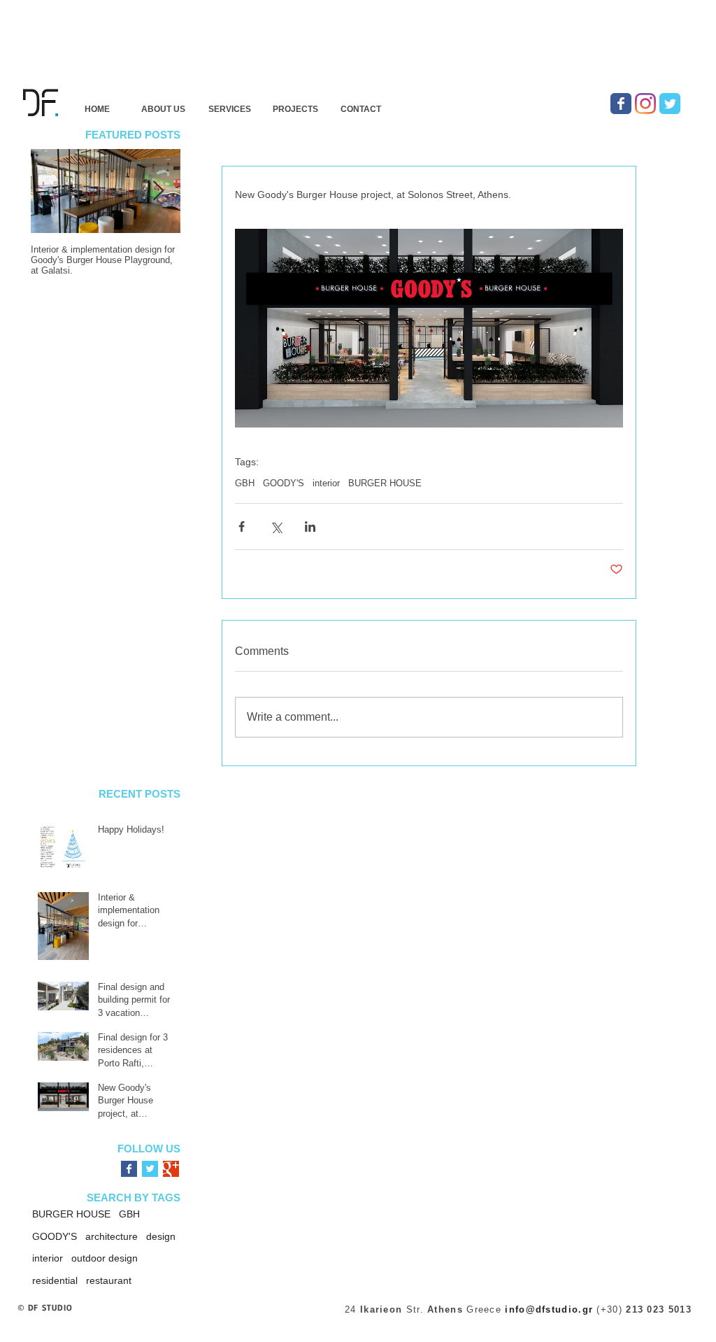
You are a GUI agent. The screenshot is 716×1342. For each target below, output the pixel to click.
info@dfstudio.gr (549, 1309)
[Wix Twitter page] (669, 103)
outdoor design (104, 1258)
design (161, 1236)
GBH (245, 483)
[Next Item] (158, 191)
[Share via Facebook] (241, 526)
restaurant (108, 1280)
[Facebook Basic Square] (129, 1169)
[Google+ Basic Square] (171, 1169)
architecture (111, 1236)
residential (55, 1280)
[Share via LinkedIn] (310, 526)
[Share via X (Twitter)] (275, 526)
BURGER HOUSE (385, 483)
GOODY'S (283, 483)
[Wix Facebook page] (620, 103)
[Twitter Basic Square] (150, 1169)
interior (326, 483)
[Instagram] (645, 103)
